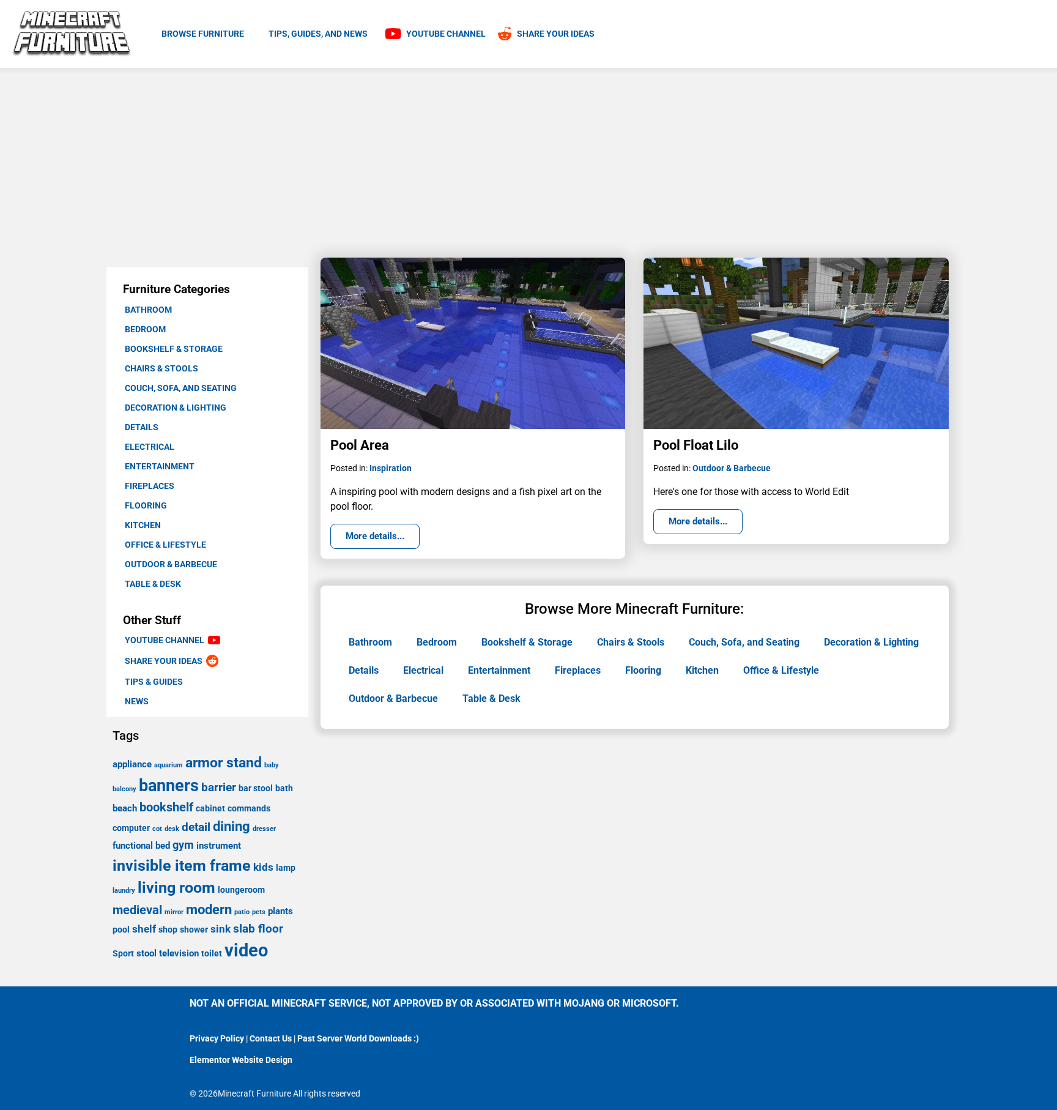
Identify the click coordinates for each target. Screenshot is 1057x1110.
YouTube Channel (166, 640)
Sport (123, 953)
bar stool (256, 788)
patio (242, 912)
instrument (218, 845)
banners (169, 785)
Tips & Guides (154, 682)
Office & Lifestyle (165, 544)
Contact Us (271, 1038)
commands (249, 808)
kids (263, 867)
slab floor (258, 929)
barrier (218, 787)
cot (157, 829)
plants (280, 911)
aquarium (168, 765)
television (179, 953)
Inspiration (390, 468)
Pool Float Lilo (695, 445)
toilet (211, 953)
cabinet (210, 808)
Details (141, 427)
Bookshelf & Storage (174, 349)
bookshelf (166, 807)
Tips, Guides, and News (318, 34)
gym (183, 844)
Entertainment (160, 466)
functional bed (141, 845)
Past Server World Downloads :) (358, 1038)
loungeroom (241, 890)
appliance (132, 764)
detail (196, 827)
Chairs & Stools (161, 368)
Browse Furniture (202, 34)
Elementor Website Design (241, 1060)
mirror (174, 912)
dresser (264, 829)
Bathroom (148, 310)
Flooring (146, 505)
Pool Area (359, 445)
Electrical (149, 447)
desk (172, 829)
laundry (124, 891)
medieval (137, 910)
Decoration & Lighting (175, 407)
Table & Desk (153, 584)
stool (146, 953)
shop (167, 929)
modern (209, 909)
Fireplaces (149, 486)
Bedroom (145, 329)
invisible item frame (182, 865)
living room (176, 887)
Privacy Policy (217, 1038)
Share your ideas (165, 661)
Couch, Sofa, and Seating (181, 388)
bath (284, 788)
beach (125, 808)
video (246, 950)
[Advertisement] (528, 159)
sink (220, 929)
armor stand (223, 762)
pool (121, 929)
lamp (285, 868)
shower (194, 929)
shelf (144, 929)
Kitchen (143, 525)
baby (271, 765)
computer (131, 828)
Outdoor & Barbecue (171, 564)
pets (258, 912)
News (137, 701)
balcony (124, 789)
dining (231, 826)
